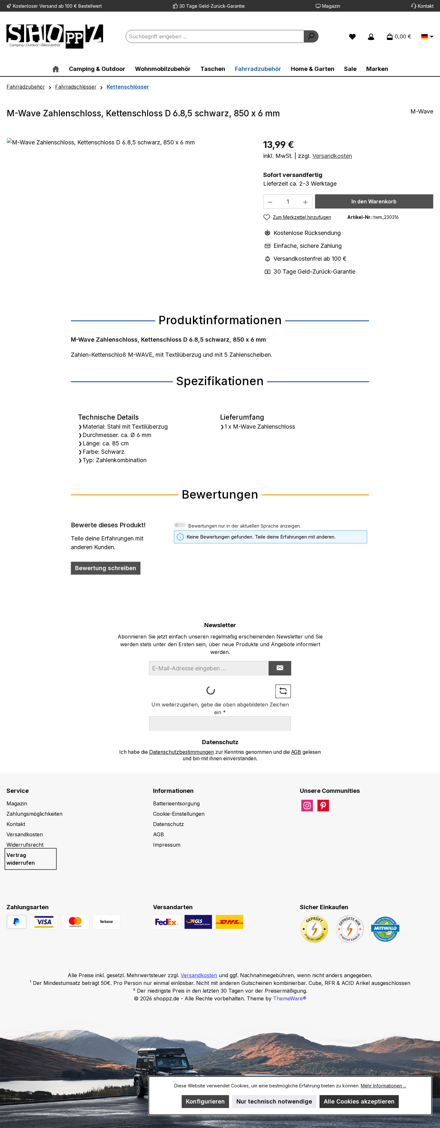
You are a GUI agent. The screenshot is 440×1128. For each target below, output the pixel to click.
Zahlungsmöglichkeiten (34, 814)
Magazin (331, 6)
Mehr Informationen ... (383, 1085)
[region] (128, 207)
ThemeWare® (289, 998)
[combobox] (215, 36)
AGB (296, 752)
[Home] (55, 69)
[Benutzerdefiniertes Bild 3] (106, 922)
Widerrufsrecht (24, 844)
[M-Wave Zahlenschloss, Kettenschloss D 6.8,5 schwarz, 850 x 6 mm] (128, 207)
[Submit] (280, 668)
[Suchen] (311, 36)
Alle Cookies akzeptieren (359, 1101)
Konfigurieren (205, 1101)
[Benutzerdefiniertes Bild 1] (44, 922)
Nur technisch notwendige (274, 1101)
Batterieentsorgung (176, 803)
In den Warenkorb (374, 201)
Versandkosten (332, 155)
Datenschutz (168, 824)
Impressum (166, 844)
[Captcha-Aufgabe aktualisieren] (283, 691)
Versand (48, 6)
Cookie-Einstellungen (179, 814)
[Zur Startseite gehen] (54, 36)
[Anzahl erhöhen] (305, 201)
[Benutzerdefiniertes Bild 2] (75, 922)
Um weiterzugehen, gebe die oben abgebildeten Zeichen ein (220, 708)
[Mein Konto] (371, 36)
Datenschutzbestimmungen (181, 752)
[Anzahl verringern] (270, 201)
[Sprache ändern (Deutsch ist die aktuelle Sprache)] (427, 37)
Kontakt (426, 6)
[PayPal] (16, 922)
